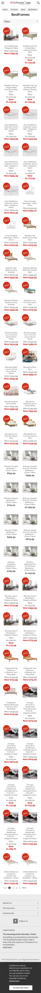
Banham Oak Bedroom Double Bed (30, 238)
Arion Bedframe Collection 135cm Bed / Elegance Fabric (30, 128)
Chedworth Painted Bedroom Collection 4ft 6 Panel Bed (11, 706)
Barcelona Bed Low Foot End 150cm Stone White (30, 336)
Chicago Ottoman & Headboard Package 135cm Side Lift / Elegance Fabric (30, 749)
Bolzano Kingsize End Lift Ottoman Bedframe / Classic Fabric (30, 501)
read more (7, 947)
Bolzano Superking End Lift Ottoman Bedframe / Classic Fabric (30, 566)
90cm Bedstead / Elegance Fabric (11, 47)
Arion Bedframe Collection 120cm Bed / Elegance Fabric (11, 128)
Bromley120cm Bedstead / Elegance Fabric (30, 633)
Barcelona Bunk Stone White (11, 403)
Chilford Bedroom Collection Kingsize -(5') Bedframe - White (30, 875)
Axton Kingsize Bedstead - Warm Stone (11, 238)
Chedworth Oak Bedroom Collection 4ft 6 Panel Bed (11, 671)
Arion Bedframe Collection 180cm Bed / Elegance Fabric (30, 165)
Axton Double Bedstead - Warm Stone (30, 203)
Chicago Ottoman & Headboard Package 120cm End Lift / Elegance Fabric (30, 708)
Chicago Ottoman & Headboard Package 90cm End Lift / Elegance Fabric (30, 833)
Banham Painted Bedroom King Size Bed (11, 302)
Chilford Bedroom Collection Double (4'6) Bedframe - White (11, 875)
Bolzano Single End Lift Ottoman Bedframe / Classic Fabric (30, 533)
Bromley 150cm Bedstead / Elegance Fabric (30, 598)
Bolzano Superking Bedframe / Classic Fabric (11, 565)
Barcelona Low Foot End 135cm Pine (11, 436)
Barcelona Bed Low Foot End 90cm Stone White (11, 370)
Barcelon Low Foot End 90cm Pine (29, 302)
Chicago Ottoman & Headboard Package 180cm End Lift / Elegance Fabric (11, 833)
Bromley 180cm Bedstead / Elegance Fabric (11, 633)
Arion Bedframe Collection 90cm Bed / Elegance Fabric (11, 204)
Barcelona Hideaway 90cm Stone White (30, 404)
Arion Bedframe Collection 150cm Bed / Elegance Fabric (11, 165)
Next (24, 888)
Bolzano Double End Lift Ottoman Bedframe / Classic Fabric (30, 469)
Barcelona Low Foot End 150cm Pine (30, 436)
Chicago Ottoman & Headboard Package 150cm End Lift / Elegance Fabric (11, 790)
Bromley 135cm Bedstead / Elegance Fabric (11, 598)
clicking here (14, 981)
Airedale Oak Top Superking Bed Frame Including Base (30, 88)
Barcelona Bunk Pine (29, 368)
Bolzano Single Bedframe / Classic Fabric (11, 532)
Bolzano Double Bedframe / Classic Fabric (11, 468)
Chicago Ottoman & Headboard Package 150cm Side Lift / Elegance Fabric (30, 790)
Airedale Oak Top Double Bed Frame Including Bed (30, 49)
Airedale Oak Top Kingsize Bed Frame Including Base (11, 88)
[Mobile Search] (38, 3)
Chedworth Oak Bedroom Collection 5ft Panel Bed (29, 671)
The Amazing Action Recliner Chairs (19, 934)
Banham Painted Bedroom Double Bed (30, 270)
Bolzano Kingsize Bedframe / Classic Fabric (11, 500)
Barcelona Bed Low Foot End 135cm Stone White (11, 336)
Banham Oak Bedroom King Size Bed (11, 270)
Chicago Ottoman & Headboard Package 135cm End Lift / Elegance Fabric (11, 749)
